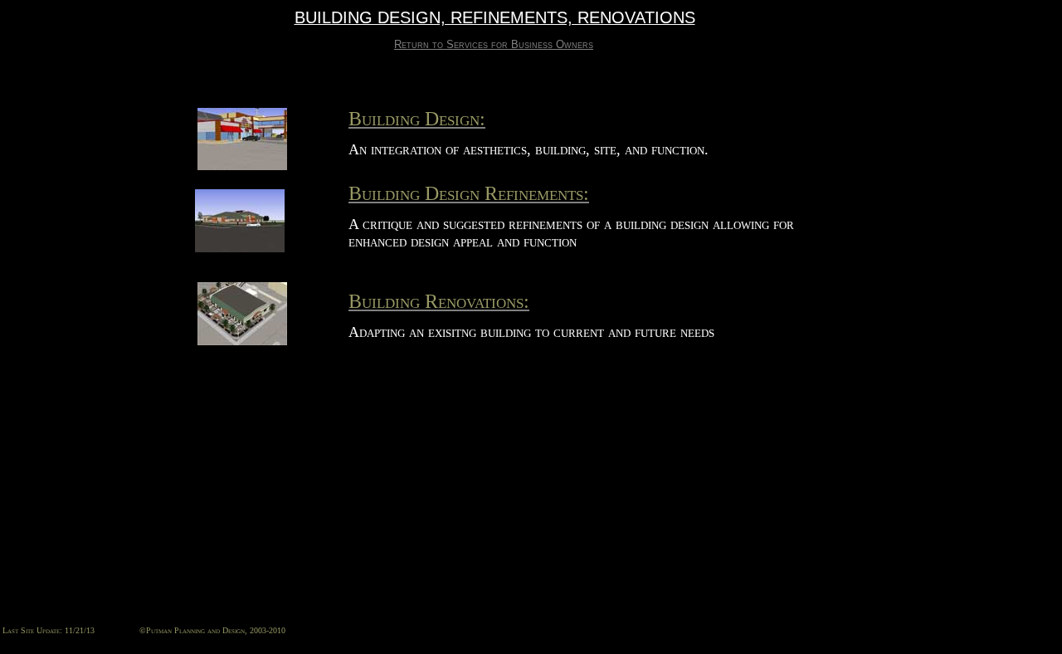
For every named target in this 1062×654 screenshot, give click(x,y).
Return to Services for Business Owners (493, 44)
